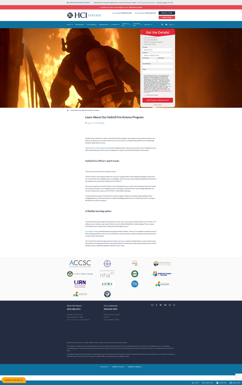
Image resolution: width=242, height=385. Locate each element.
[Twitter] (161, 305)
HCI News (101, 123)
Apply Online (236, 382)
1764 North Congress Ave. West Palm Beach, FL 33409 (78, 317)
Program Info (209, 382)
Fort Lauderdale (111, 305)
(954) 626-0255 (126, 13)
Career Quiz (222, 382)
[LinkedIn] (170, 305)
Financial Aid (125, 24)
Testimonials (91, 24)
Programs (79, 24)
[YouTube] (165, 305)
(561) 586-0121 (150, 13)
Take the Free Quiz (135, 7)
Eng (170, 24)
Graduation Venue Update (79, 2)
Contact (147, 24)
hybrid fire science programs (97, 148)
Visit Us (196, 382)
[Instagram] (174, 305)
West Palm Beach (74, 305)
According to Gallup (91, 231)
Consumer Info (136, 24)
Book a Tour (166, 13)
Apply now (166, 17)
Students (114, 24)
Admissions (103, 24)
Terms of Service (135, 367)
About (69, 24)
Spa (174, 24)
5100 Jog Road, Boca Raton (146, 2)
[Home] (69, 110)
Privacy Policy (118, 367)
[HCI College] (84, 15)
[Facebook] (156, 305)
